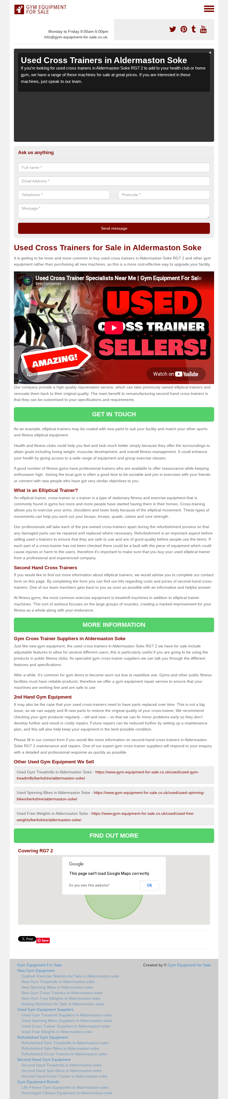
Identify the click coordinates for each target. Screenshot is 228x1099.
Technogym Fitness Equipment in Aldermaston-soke (67, 1093)
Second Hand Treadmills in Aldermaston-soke (61, 1065)
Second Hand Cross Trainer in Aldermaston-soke (64, 1076)
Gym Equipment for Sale (189, 965)
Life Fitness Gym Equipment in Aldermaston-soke (64, 1087)
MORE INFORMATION (114, 624)
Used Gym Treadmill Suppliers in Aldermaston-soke (66, 1015)
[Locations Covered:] (16, 8)
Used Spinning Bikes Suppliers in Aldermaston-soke (66, 1020)
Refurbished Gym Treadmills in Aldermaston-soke (64, 1043)
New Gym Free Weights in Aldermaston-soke (60, 998)
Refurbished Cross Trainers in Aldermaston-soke (64, 1054)
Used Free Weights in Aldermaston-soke (56, 1031)
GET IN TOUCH (114, 414)
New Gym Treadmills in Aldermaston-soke (58, 981)
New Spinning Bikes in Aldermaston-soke (57, 987)
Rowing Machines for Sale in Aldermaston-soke (62, 1004)
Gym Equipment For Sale (39, 965)
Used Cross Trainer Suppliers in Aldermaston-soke (65, 1026)
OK (149, 885)
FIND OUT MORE (114, 835)
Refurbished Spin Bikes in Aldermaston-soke (60, 1048)
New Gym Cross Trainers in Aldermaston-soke (62, 993)
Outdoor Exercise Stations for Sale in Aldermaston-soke (70, 976)
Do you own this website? (89, 885)
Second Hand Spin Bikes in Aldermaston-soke (61, 1070)
